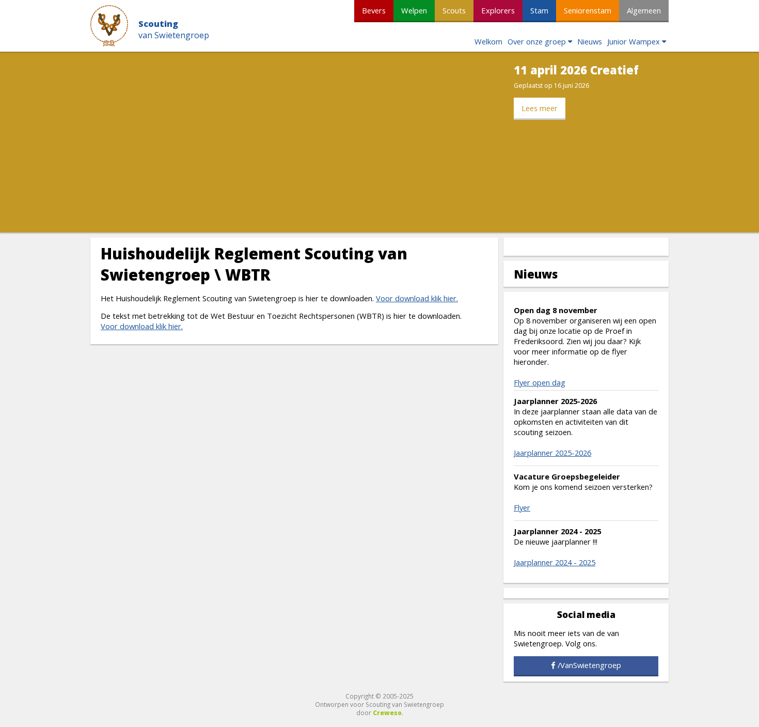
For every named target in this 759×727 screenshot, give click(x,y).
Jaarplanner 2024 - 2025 (554, 562)
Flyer (522, 507)
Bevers (374, 10)
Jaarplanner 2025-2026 (552, 452)
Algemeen (644, 10)
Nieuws (589, 41)
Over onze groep (537, 41)
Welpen (414, 10)
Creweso (387, 712)
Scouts (454, 10)
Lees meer (539, 108)
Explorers (498, 10)
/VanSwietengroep (589, 665)
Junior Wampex (633, 41)
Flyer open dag (539, 382)
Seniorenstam (587, 10)
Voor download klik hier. (417, 298)
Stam (539, 10)
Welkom (488, 41)
